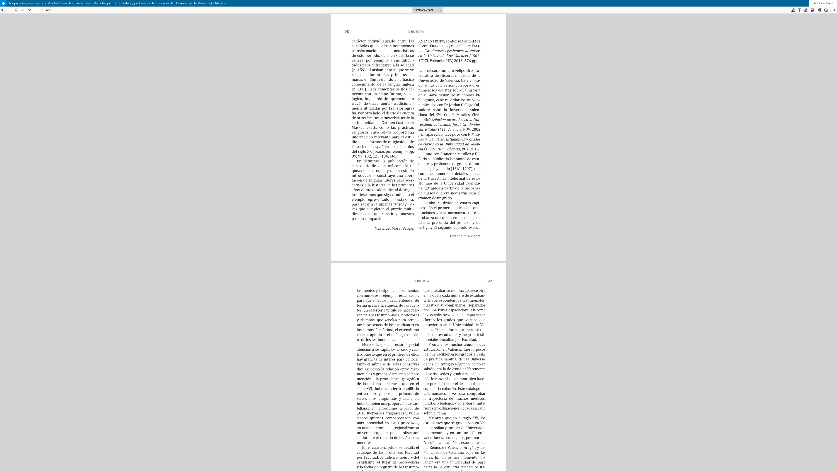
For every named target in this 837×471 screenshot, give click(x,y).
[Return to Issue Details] (3, 3)
